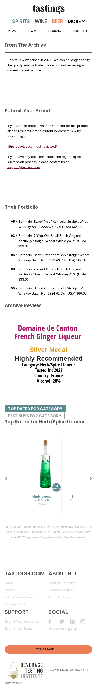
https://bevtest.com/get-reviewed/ (32, 146)
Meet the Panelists (62, 583)
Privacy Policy (15, 604)
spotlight (80, 31)
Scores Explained (61, 590)
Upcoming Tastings (85, 622)
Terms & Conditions (19, 597)
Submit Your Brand (19, 628)
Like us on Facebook (53, 622)
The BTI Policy (59, 597)
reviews (11, 31)
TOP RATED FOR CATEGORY (35, 409)
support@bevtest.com (23, 167)
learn (32, 31)
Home (9, 583)
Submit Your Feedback (22, 621)
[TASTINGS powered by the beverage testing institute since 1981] (48, 9)
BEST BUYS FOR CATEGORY (34, 416)
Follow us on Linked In (75, 622)
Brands (10, 590)
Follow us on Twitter (64, 622)
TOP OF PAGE (45, 649)
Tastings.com (76, 669)
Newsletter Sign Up (62, 629)
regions (54, 31)
